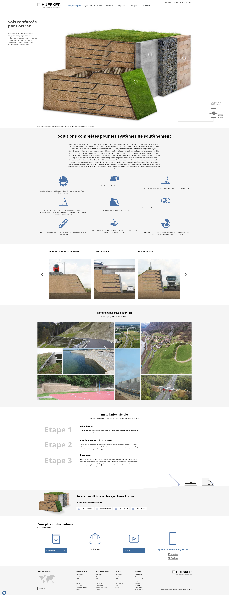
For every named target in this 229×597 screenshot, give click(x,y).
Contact (78, 589)
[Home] (49, 5)
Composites (121, 6)
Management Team (140, 579)
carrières (176, 2)
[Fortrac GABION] (171, 79)
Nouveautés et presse (81, 587)
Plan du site (185, 589)
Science (78, 583)
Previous (42, 274)
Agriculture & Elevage (93, 6)
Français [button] (41, 588)
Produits (78, 576)
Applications (55, 126)
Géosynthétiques (74, 6)
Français (182, 2)
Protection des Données (166, 589)
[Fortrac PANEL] (150, 54)
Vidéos (127, 550)
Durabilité (146, 6)
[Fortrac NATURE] (136, 82)
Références (79, 579)
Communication (80, 585)
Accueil (39, 126)
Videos (78, 581)
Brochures (50, 550)
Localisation (138, 585)
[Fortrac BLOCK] (184, 58)
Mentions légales (177, 589)
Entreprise (134, 6)
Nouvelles (168, 2)
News (116, 585)
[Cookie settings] (4, 593)
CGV (190, 589)
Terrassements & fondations (66, 126)
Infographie (99, 583)
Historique (137, 583)
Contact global (138, 587)
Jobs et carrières (139, 589)
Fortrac (87, 509)
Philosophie (138, 576)
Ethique (137, 581)
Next (186, 274)
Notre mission (138, 574)
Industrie (109, 6)
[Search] (190, 2)
